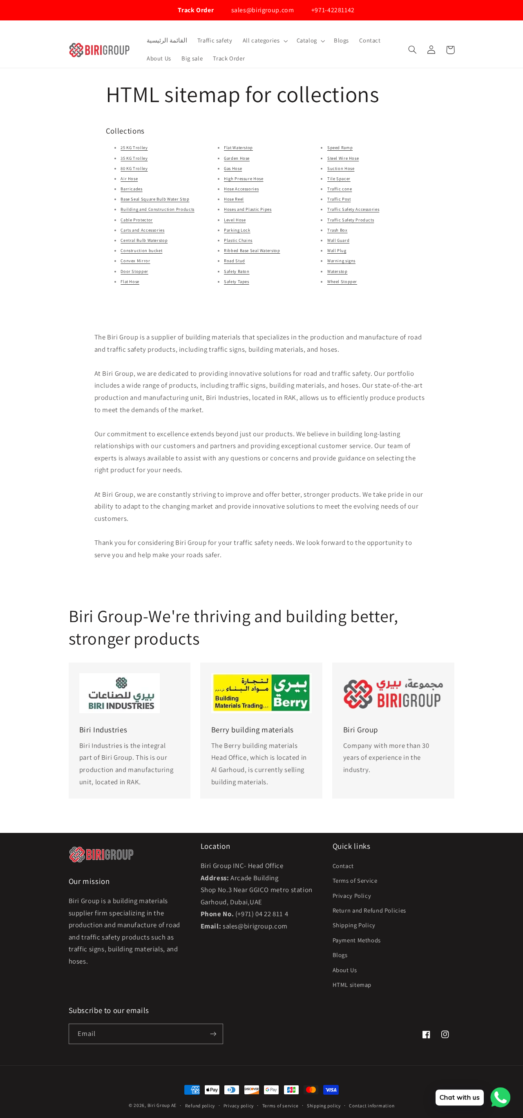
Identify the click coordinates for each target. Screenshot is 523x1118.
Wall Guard (338, 240)
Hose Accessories (241, 189)
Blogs (340, 955)
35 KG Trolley (134, 158)
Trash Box (337, 230)
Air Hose (129, 178)
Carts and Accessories (142, 230)
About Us (345, 970)
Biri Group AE (162, 1105)
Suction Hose (341, 168)
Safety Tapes (236, 281)
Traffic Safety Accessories (353, 209)
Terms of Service (355, 880)
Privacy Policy (352, 895)
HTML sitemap (352, 985)
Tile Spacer (339, 178)
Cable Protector (136, 220)
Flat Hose (130, 281)
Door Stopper (134, 271)
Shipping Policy (354, 925)
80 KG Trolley (134, 168)
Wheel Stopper (342, 281)
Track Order (195, 10)
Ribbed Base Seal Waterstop (252, 250)
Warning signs (341, 260)
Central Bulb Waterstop (144, 240)
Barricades (131, 189)
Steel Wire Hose (343, 158)
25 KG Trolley (134, 147)
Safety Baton (237, 271)
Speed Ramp (340, 147)
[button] (264, 41)
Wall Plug (336, 250)
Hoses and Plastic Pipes (248, 209)
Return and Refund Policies (369, 910)
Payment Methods (357, 940)
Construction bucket (141, 250)
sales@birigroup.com (262, 10)
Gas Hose (233, 168)
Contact (343, 866)
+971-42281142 (332, 10)
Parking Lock (237, 230)
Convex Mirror (135, 260)
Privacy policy (239, 1105)
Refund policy (200, 1105)
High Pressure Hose (243, 178)
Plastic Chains (238, 240)
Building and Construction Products (157, 209)
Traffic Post (339, 199)
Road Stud (234, 260)
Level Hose (235, 220)
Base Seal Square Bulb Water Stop (155, 199)
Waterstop (337, 271)
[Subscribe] (212, 1034)
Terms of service (280, 1105)
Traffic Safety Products (350, 220)
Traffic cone (339, 189)
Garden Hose (237, 158)
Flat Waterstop (238, 147)
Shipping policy (324, 1105)
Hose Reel (234, 199)
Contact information (371, 1105)
